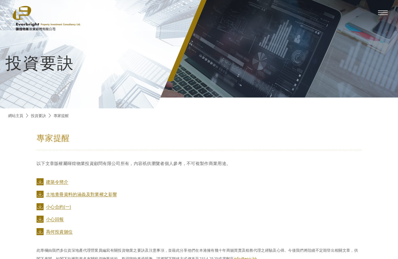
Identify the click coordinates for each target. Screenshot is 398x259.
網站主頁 (15, 115)
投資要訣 (38, 115)
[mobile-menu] (383, 13)
